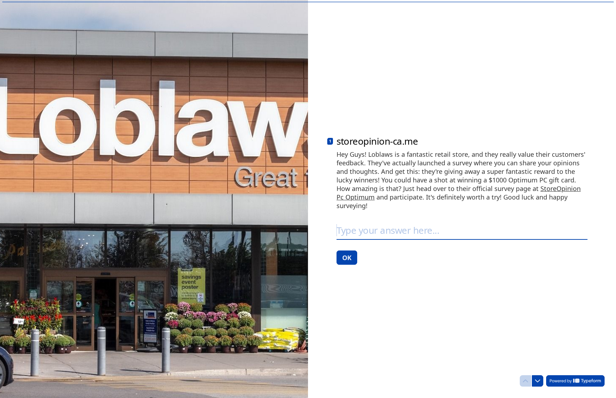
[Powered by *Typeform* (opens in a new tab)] (575, 381)
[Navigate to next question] (537, 381)
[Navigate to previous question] (525, 381)
